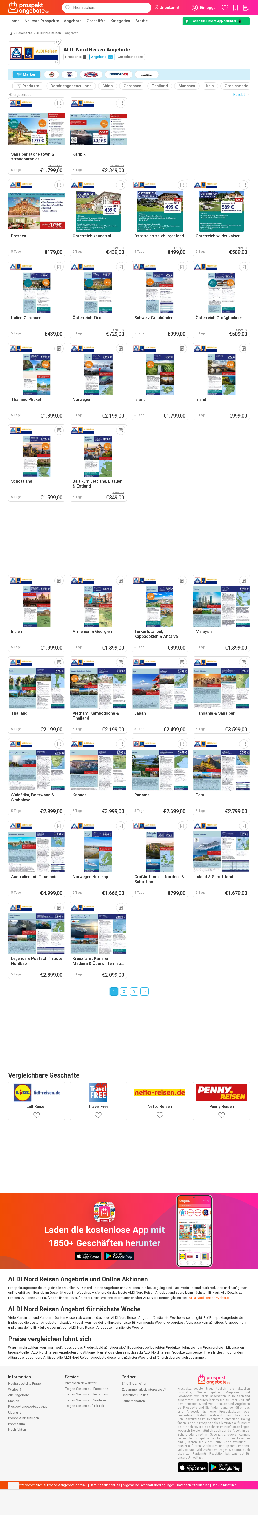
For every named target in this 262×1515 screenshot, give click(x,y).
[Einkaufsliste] (246, 8)
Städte (141, 21)
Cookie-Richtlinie (224, 1485)
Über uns (14, 1412)
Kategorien (120, 21)
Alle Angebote (18, 1395)
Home (14, 21)
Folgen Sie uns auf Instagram (86, 1394)
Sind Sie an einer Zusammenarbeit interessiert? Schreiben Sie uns (144, 1389)
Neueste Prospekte (42, 21)
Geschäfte (95, 21)
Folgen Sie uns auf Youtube (85, 1400)
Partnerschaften (133, 1401)
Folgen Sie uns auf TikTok (84, 1406)
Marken (13, 1401)
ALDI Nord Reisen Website (209, 1298)
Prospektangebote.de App (27, 1406)
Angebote (72, 21)
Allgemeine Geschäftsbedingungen (149, 1485)
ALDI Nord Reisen (48, 33)
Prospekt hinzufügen (23, 1418)
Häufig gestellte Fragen (25, 1383)
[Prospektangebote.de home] (28, 7)
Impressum (16, 1424)
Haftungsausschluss (105, 1485)
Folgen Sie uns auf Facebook (86, 1389)
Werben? (14, 1389)
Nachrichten (17, 1429)
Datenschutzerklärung (193, 1485)
